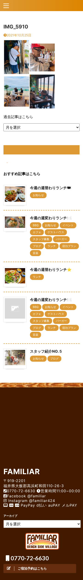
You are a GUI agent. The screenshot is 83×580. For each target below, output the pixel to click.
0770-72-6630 (29, 558)
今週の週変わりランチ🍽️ (50, 218)
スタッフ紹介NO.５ (46, 351)
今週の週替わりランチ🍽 (50, 187)
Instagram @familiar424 (31, 500)
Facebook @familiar (26, 496)
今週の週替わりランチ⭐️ (50, 269)
